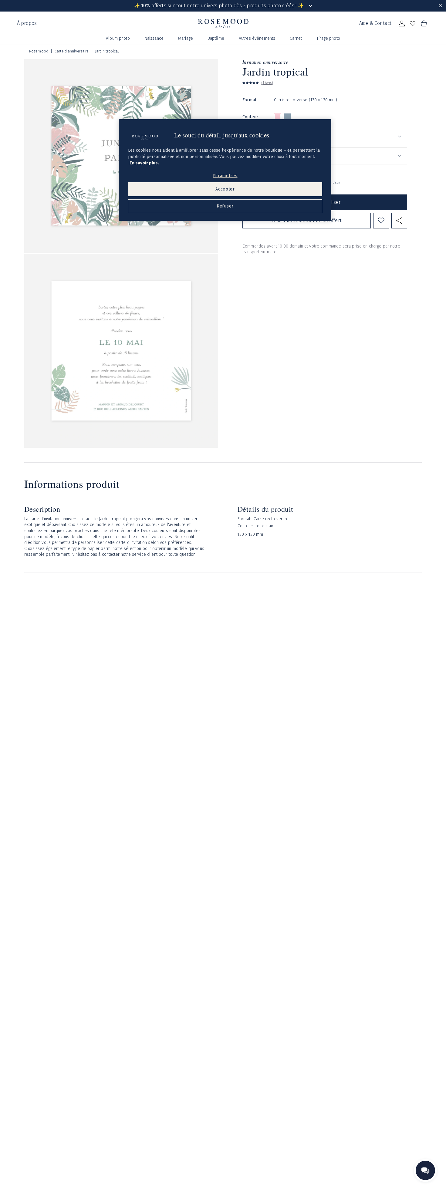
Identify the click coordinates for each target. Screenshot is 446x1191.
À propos (27, 23)
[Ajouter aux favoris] (381, 220)
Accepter (225, 189)
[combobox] (340, 136)
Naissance (154, 38)
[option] (277, 117)
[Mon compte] (401, 23)
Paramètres (225, 175)
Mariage (185, 38)
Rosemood (38, 51)
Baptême (216, 38)
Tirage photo (328, 38)
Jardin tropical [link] (107, 51)
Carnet (296, 38)
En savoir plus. (144, 163)
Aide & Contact (375, 23)
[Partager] (399, 220)
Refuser (225, 206)
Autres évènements (257, 38)
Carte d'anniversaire (72, 51)
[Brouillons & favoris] (412, 23)
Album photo (118, 38)
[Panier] (423, 23)
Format (249, 100)
